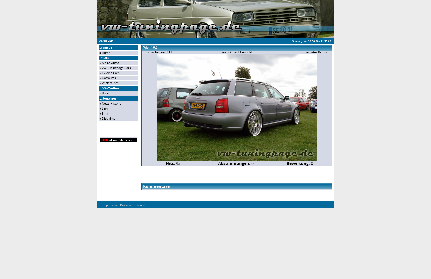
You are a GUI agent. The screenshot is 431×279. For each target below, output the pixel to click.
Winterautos (110, 83)
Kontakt (142, 205)
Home (106, 53)
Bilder (106, 93)
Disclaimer (109, 118)
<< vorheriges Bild (159, 52)
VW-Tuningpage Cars (116, 68)
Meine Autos (110, 63)
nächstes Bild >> (316, 52)
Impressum (110, 205)
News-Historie (111, 103)
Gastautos (109, 78)
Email (105, 113)
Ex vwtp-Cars (111, 73)
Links (105, 108)
